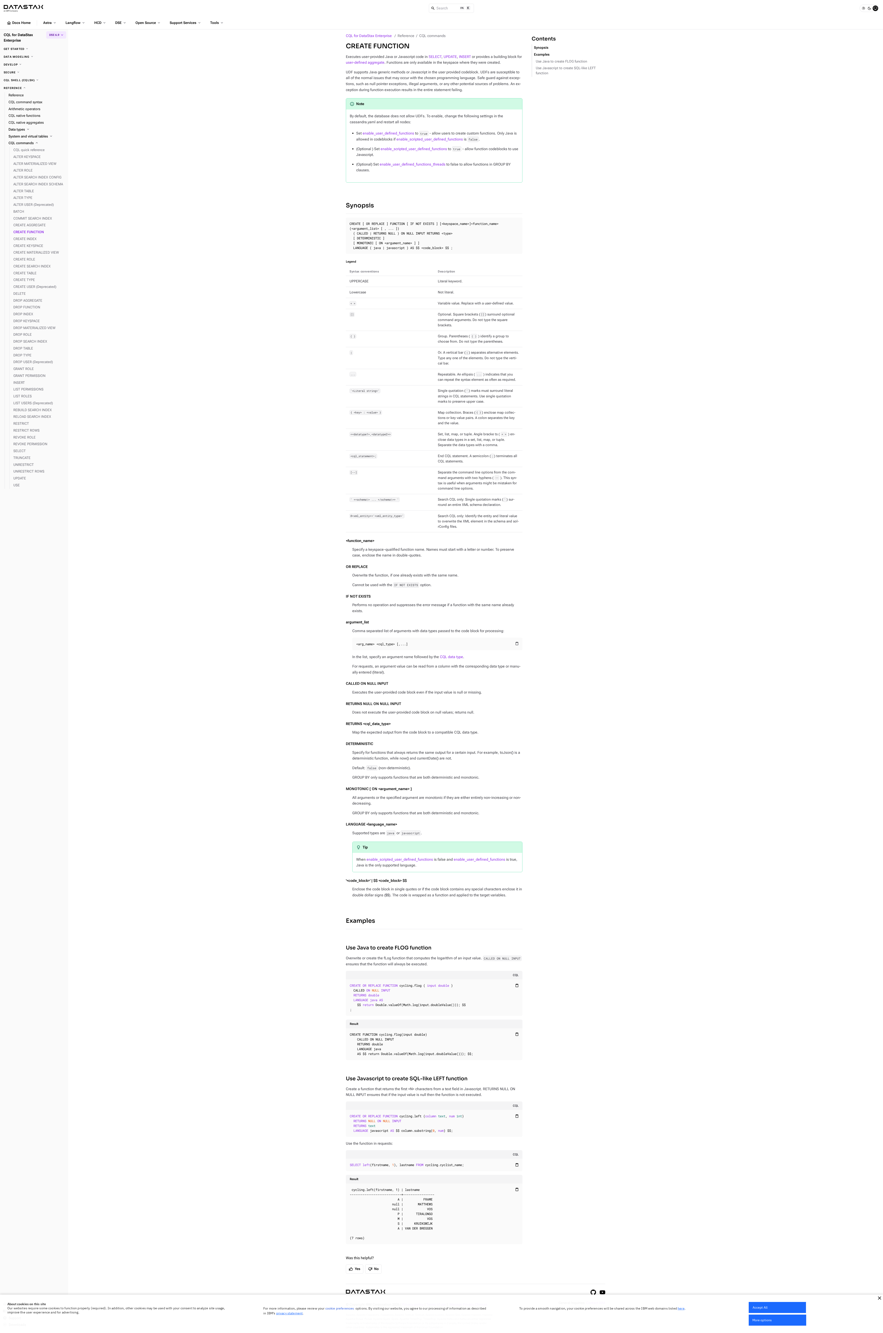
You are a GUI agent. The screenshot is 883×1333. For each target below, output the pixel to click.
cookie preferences (339, 1308)
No (373, 1269)
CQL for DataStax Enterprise (369, 36)
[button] (879, 1298)
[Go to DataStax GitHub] (593, 1292)
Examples (360, 921)
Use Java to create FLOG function (388, 948)
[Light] (863, 8)
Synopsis (360, 205)
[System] (875, 8)
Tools (217, 23)
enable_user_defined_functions (388, 133)
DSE (121, 23)
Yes (354, 1269)
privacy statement (289, 1313)
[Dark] (869, 8)
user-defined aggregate (365, 62)
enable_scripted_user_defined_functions (429, 139)
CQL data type (451, 657)
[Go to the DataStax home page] (365, 1293)
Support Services (185, 23)
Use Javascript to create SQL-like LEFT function (406, 1078)
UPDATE (450, 56)
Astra (50, 23)
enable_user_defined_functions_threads (412, 164)
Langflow (76, 23)
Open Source (148, 23)
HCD (100, 23)
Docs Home (19, 23)
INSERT (465, 56)
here (681, 1308)
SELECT (435, 56)
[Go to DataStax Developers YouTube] (602, 1292)
